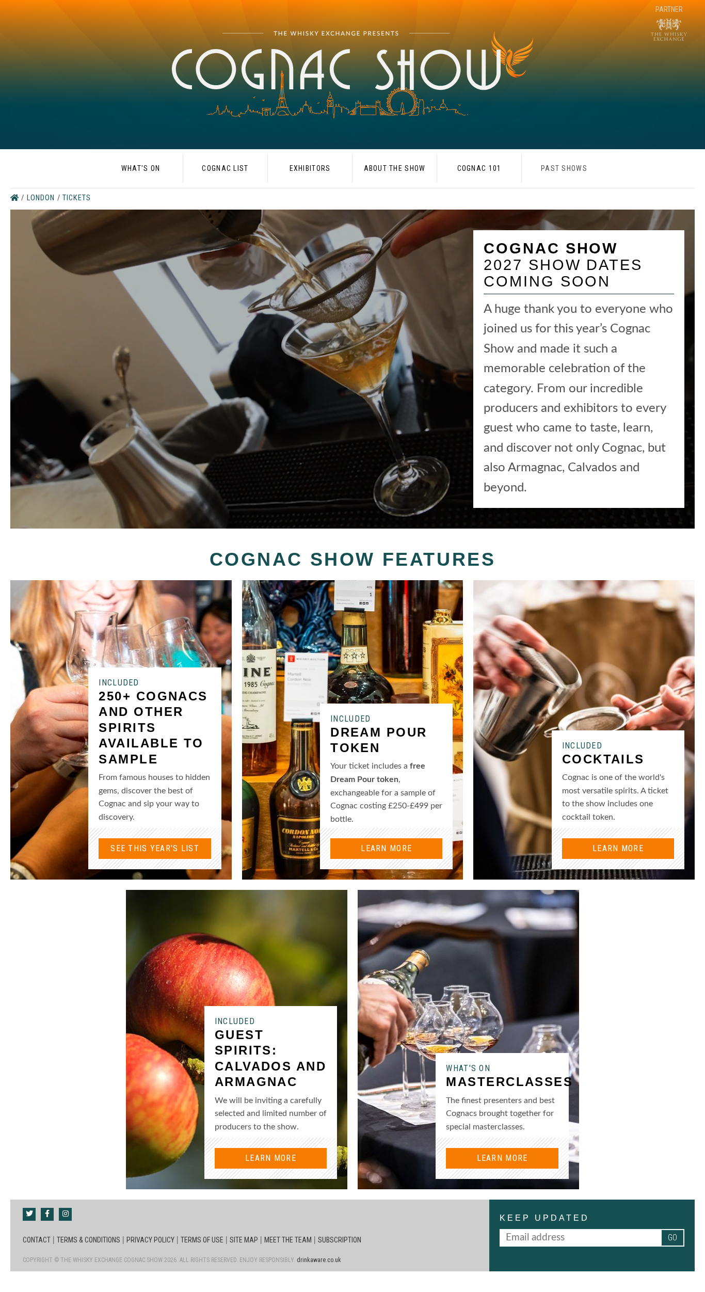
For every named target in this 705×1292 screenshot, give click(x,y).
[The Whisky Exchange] (669, 24)
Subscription (339, 1240)
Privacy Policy (150, 1240)
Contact (37, 1240)
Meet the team (288, 1240)
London (42, 198)
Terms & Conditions (88, 1240)
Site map (244, 1240)
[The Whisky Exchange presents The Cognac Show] (352, 74)
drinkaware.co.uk (319, 1260)
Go (672, 1237)
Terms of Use (202, 1240)
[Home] (15, 198)
